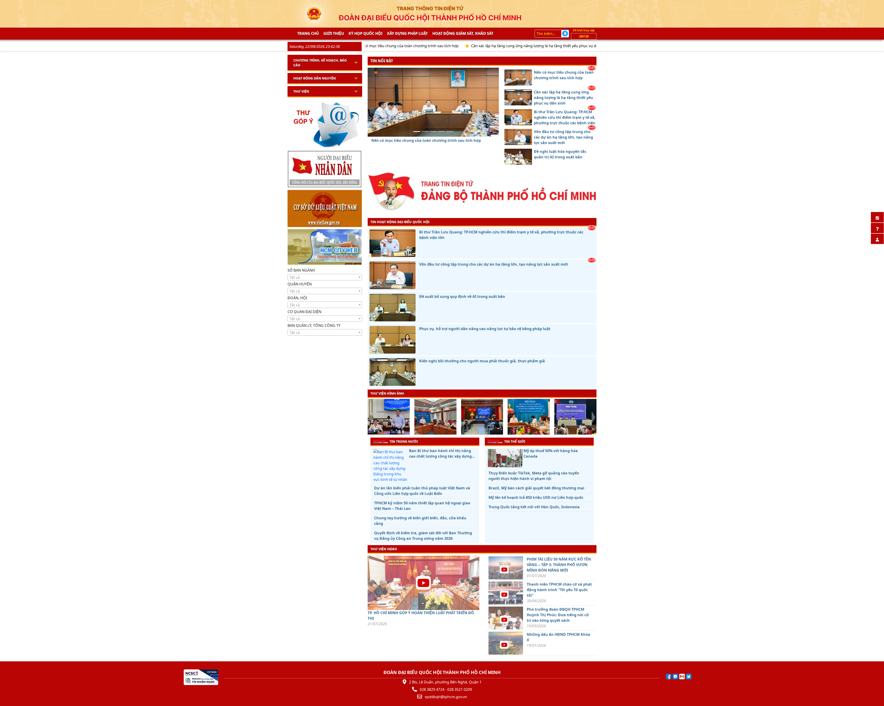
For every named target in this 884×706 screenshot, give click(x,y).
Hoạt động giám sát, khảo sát (462, 33)
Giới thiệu (333, 33)
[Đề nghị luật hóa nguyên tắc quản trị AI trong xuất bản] (449, 131)
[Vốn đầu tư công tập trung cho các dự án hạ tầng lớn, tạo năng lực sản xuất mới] (441, 131)
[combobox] (325, 277)
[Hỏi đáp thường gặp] (877, 228)
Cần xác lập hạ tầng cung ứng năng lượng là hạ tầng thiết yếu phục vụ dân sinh (483, 45)
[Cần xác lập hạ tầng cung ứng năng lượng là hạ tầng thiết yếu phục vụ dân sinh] (425, 131)
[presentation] (370, 417)
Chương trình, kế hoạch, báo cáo (320, 62)
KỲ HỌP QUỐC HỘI (365, 33)
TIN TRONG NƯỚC (404, 441)
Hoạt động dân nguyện (314, 78)
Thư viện (301, 91)
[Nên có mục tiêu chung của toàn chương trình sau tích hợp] (416, 131)
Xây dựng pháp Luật (407, 33)
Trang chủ (308, 33)
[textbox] (325, 277)
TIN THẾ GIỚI (514, 441)
